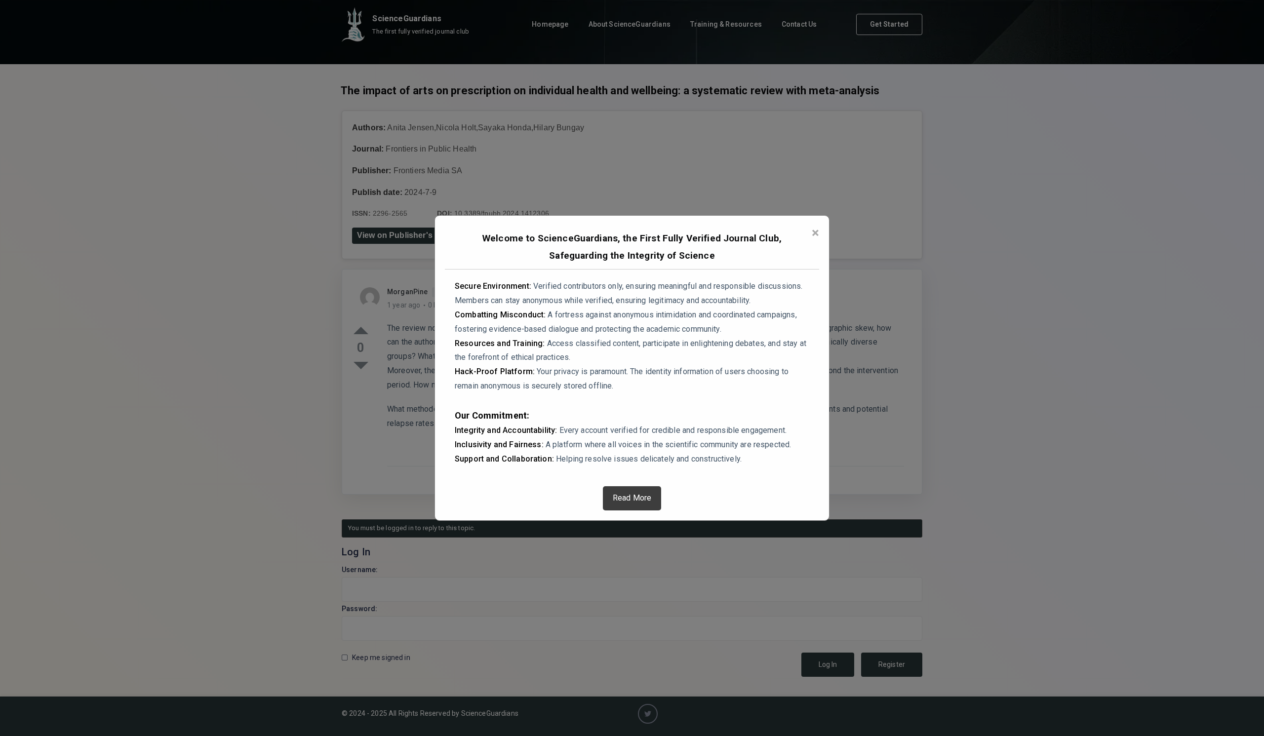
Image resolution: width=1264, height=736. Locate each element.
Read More (632, 498)
